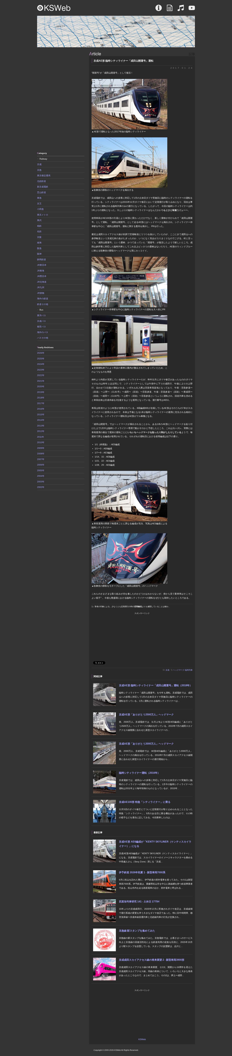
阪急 (39, 248)
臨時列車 (189, 670)
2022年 (40, 375)
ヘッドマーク (178, 670)
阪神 (39, 254)
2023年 (40, 369)
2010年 (40, 442)
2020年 (40, 386)
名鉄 (39, 231)
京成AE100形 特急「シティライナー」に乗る (144, 802)
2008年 (40, 453)
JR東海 (40, 270)
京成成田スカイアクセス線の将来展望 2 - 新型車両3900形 (151, 959)
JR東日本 (41, 265)
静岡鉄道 (41, 259)
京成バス (41, 321)
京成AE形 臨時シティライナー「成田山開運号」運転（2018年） (155, 685)
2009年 (40, 448)
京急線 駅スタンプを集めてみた (137, 930)
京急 (39, 170)
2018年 (40, 397)
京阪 (39, 237)
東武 (39, 220)
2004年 (40, 476)
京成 (167, 670)
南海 (39, 242)
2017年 (40, 403)
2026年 (40, 353)
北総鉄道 (41, 181)
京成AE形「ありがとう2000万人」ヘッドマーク (146, 743)
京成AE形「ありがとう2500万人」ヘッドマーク (146, 714)
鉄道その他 (42, 304)
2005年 (40, 470)
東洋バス (41, 315)
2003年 (40, 481)
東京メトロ (42, 214)
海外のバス (42, 332)
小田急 (40, 209)
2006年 (40, 464)
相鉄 (39, 226)
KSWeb (54, 8)
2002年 (40, 487)
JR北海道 (41, 282)
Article (170, 9)
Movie (192, 9)
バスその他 (42, 338)
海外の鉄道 (42, 298)
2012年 (40, 431)
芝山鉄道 (41, 192)
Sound (181, 9)
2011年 (40, 437)
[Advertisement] (60, 99)
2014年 (40, 420)
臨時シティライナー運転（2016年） (139, 772)
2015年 (40, 414)
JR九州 (40, 287)
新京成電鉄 (42, 186)
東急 (39, 198)
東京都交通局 (43, 175)
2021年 (40, 381)
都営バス (41, 326)
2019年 (40, 392)
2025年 (40, 358)
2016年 (40, 409)
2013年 (40, 425)
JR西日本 (41, 276)
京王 (39, 203)
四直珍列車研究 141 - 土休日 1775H (139, 901)
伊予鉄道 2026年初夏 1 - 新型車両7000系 (142, 872)
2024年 (40, 364)
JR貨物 (40, 293)
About (158, 9)
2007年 (40, 459)
